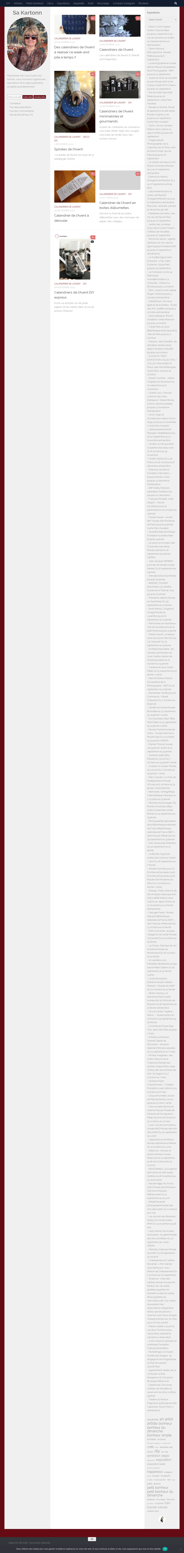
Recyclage (103, 3)
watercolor (153, 1511)
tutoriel (162, 1507)
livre (149, 1476)
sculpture (159, 1503)
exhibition (154, 1455)
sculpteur (150, 1503)
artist (169, 1419)
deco (157, 1447)
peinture (157, 1484)
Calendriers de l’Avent (116, 50)
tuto (167, 1503)
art (162, 1419)
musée (149, 1480)
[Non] (180, 1549)
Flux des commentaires (22, 111)
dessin (150, 1452)
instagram (168, 1472)
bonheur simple (159, 1435)
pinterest (151, 1499)
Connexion (15, 103)
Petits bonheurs (35, 3)
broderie (151, 1439)
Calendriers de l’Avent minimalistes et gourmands (116, 116)
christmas (161, 1439)
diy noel (164, 1452)
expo (165, 1455)
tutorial (152, 1507)
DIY (8, 3)
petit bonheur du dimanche (160, 1493)
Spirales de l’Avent (68, 149)
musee (155, 1475)
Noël (90, 3)
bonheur (165, 1423)
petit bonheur (157, 1487)
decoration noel (166, 1447)
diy (157, 1451)
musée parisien (160, 1480)
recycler (171, 1499)
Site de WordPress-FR (21, 114)
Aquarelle (78, 3)
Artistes (18, 3)
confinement (166, 1443)
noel (169, 1480)
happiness (155, 1472)
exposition (163, 1459)
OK (165, 1549)
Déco (50, 3)
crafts (150, 1447)
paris (149, 1483)
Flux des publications (20, 107)
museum (165, 1475)
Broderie (143, 3)
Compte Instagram (154, 1443)
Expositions (63, 3)
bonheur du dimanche (156, 1429)
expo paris (151, 1460)
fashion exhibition (153, 1468)
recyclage (160, 1499)
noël (173, 1480)
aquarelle (152, 1419)
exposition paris (156, 1463)
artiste (152, 1423)
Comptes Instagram (124, 3)
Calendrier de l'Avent (67, 38)
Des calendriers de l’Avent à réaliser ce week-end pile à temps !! (74, 52)
